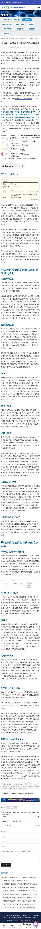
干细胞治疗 (16, 20)
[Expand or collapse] (22, 166)
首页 (4, 38)
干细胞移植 (5, 20)
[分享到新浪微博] (15, 807)
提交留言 (6, 864)
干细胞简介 (5, 33)
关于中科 (12, 927)
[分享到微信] (12, 807)
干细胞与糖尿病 (7, 29)
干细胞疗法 (27, 20)
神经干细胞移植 (7, 24)
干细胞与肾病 (20, 29)
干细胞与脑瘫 (32, 29)
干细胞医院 (31, 24)
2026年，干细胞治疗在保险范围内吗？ (14, 880)
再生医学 (17, 68)
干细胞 (9, 38)
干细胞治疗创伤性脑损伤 (23, 98)
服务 (20, 927)
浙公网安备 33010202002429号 (25, 920)
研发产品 (28, 927)
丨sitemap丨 (5, 915)
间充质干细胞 (20, 24)
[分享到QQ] (8, 807)
